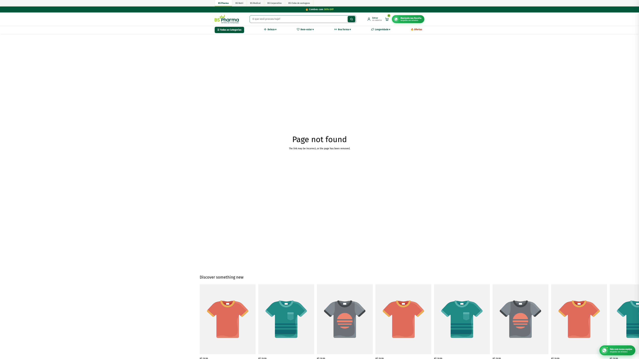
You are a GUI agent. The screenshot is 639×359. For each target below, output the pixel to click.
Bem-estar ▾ (307, 29)
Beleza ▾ (272, 29)
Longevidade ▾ (382, 29)
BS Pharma (223, 3)
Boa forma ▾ (344, 29)
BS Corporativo (274, 3)
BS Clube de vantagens (299, 3)
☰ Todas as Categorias (229, 29)
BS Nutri (239, 3)
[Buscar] (351, 19)
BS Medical (255, 3)
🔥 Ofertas (416, 29)
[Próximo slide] (435, 322)
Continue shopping (319, 160)
